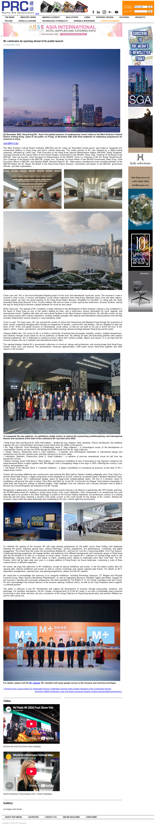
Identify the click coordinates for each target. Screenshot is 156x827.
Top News (9, 17)
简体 (37, 14)
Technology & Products (55, 21)
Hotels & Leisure (27, 21)
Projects (140, 17)
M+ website (34, 683)
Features (124, 17)
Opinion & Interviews (84, 21)
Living (87, 17)
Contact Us (51, 817)
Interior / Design (104, 17)
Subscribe (91, 817)
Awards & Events (51, 17)
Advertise (33, 817)
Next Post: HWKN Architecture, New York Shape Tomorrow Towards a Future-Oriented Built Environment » (78, 691)
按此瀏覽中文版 (11, 143)
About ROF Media (13, 817)
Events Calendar (110, 21)
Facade (8, 21)
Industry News (28, 17)
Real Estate (72, 17)
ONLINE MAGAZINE (71, 817)
